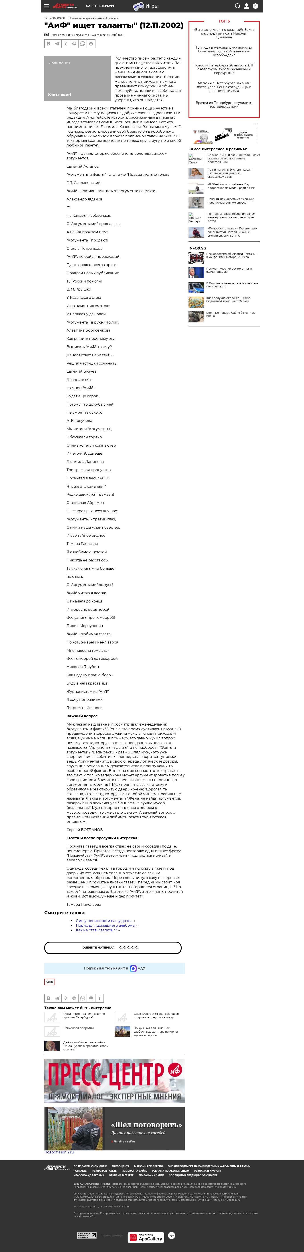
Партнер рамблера (112, 1235)
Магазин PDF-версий (148, 1166)
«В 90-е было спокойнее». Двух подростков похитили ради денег (231, 186)
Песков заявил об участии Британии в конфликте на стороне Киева (231, 255)
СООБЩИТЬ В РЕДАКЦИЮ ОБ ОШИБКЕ (193, 1175)
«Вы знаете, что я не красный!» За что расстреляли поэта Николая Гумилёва (224, 33)
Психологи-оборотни (78, 1028)
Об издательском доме (90, 1166)
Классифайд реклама (89, 1175)
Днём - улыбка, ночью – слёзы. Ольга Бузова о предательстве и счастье (86, 1046)
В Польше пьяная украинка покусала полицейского (232, 285)
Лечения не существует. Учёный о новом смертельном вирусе (231, 200)
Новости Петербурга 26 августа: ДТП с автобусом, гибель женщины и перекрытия (224, 69)
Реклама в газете (104, 1170)
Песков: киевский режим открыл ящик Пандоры (229, 270)
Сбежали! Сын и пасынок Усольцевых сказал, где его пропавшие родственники (234, 158)
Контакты (80, 1170)
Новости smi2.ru (59, 1152)
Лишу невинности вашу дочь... (104, 921)
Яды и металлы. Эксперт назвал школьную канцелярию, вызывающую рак (229, 173)
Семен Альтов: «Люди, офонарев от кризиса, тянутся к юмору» (156, 1015)
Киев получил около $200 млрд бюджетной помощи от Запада (228, 300)
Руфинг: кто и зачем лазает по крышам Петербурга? (84, 1015)
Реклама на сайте (134, 1170)
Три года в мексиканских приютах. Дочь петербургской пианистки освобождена (224, 51)
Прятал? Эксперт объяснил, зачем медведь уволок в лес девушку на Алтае (231, 217)
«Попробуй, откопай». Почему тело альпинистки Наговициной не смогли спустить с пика (232, 232)
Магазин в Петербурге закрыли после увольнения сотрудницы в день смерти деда (224, 87)
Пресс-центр (120, 1166)
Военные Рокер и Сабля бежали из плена (230, 314)
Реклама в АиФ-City (207, 1170)
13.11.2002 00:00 (54, 18)
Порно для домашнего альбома (105, 925)
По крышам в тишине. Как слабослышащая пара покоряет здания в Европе (156, 1031)
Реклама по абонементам (170, 1170)
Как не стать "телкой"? (96, 930)
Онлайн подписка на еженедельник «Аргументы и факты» (209, 1166)
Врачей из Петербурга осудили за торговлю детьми (224, 105)
